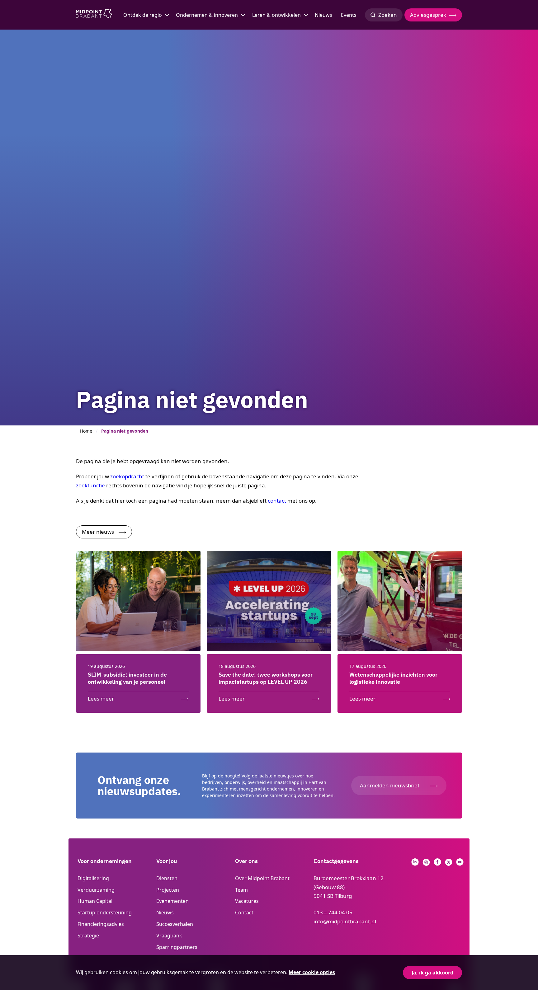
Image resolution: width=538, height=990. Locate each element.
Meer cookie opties (312, 972)
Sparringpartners (176, 947)
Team (241, 889)
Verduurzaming (96, 889)
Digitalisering (93, 878)
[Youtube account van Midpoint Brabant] (460, 863)
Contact (244, 912)
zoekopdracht (127, 476)
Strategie (88, 935)
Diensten (166, 878)
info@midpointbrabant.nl (345, 921)
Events (348, 15)
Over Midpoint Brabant (262, 878)
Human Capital (95, 901)
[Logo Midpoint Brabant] (94, 15)
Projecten (167, 889)
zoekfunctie (90, 485)
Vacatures (247, 901)
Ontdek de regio (142, 15)
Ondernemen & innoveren (207, 15)
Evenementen (172, 901)
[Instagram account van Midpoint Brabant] (426, 863)
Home (86, 431)
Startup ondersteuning (105, 912)
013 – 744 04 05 (333, 912)
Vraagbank (169, 935)
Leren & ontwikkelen (276, 15)
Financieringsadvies (101, 924)
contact (277, 500)
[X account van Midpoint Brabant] (448, 863)
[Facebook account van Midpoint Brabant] (437, 863)
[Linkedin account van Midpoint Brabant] (415, 863)
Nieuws (323, 15)
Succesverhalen (174, 924)
